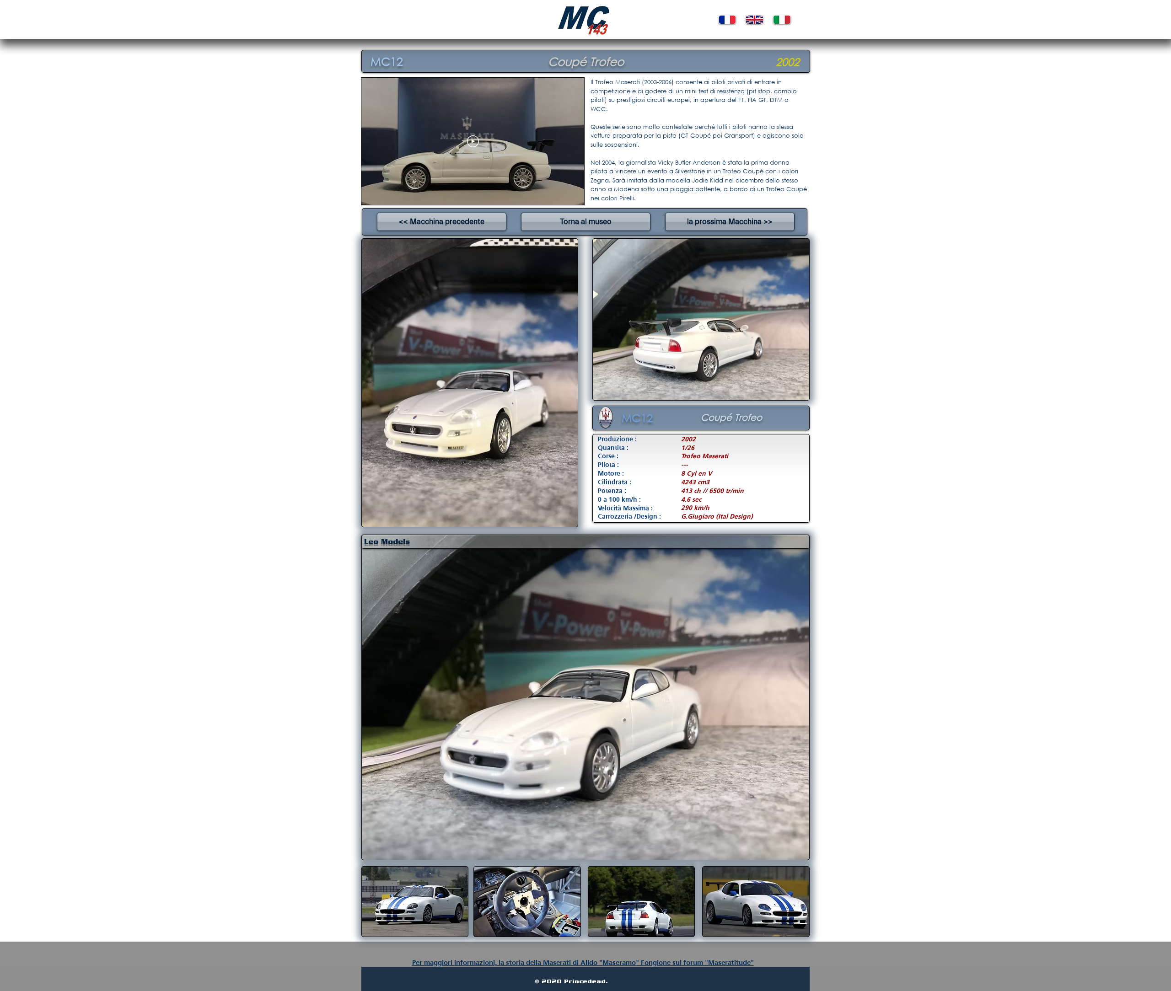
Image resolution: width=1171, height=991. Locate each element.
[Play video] (473, 141)
